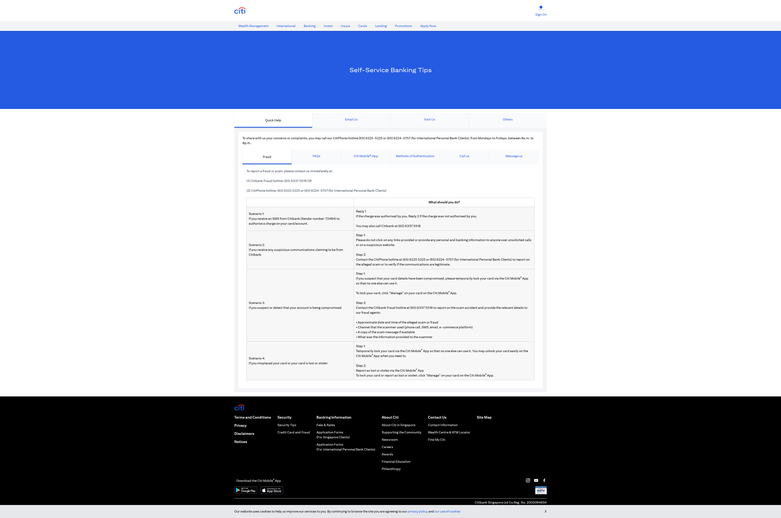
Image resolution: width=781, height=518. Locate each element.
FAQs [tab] (316, 156)
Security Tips (286, 425)
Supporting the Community (401, 432)
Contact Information (443, 425)
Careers (387, 447)
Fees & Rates (325, 425)
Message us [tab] (513, 156)
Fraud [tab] (267, 157)
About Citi (390, 417)
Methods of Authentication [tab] (415, 156)
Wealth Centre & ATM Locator (449, 432)
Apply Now (428, 26)
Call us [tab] (464, 156)
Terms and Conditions (252, 417)
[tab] (253, 26)
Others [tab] (508, 119)
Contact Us (437, 417)
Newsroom (390, 440)
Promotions (403, 26)
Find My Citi (436, 440)
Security (284, 417)
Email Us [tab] (351, 119)
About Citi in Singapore (398, 425)
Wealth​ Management (253, 26)
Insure (345, 26)
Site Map (484, 417)
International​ (286, 26)
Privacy (240, 425)
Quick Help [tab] (273, 120)
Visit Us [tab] (429, 119)
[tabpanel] (390, 260)
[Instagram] (528, 480)
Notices (240, 442)
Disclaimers (244, 433)
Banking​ (310, 26)
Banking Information (333, 417)
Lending (381, 26)
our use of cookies (447, 511)
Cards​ (362, 26)
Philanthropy (391, 469)
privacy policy (418, 511)
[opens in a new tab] (240, 10)
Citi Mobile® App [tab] (366, 156)
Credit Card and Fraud (293, 432)
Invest (328, 26)
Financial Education (396, 462)
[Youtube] (536, 480)
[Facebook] (544, 480)
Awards (387, 454)
